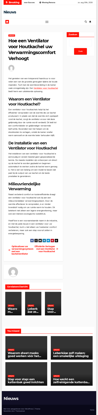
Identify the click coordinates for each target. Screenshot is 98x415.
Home (92, 410)
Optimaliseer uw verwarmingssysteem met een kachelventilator (22, 250)
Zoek (80, 51)
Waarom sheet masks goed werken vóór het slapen (23, 356)
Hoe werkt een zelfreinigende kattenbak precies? (71, 382)
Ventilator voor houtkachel (46, 88)
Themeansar (20, 411)
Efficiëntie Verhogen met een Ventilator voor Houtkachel (45, 249)
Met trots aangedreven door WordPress (19, 409)
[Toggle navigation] (47, 22)
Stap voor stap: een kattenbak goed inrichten (26, 380)
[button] (86, 21)
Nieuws (10, 12)
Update (11, 35)
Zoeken (72, 34)
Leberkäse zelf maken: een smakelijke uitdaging (71, 354)
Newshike (7, 411)
